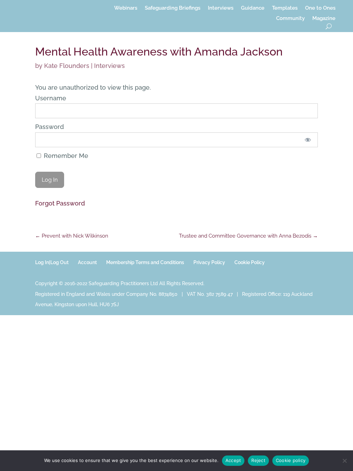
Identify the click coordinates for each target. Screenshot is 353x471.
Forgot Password (60, 203)
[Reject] (344, 460)
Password (49, 126)
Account (87, 262)
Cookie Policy (249, 262)
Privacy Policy (209, 262)
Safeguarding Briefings (172, 8)
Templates (284, 8)
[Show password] (307, 139)
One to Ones (320, 8)
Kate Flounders (66, 65)
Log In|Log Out (52, 262)
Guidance (252, 8)
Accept (233, 460)
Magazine (323, 18)
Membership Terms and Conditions (145, 262)
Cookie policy (290, 460)
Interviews (220, 8)
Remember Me (65, 155)
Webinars (125, 8)
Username (50, 98)
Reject (258, 460)
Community (290, 18)
